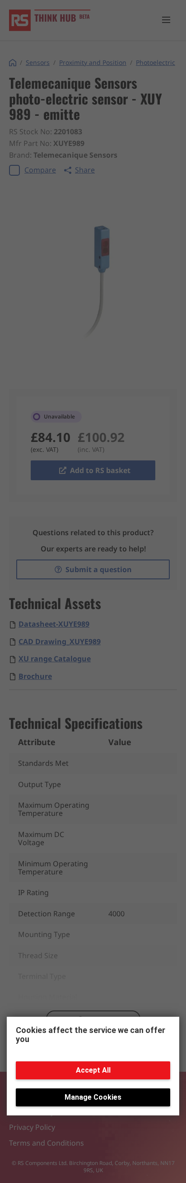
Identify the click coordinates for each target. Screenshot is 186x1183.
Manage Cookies (93, 1097)
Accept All (93, 1070)
